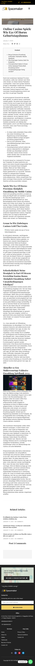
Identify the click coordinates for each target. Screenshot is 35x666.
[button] (29, 8)
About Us (3, 634)
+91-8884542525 (6, 624)
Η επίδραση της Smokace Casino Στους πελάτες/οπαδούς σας (15, 518)
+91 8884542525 (26, 2)
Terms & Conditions (23, 634)
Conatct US (4, 645)
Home (2, 632)
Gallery (3, 637)
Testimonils (4, 640)
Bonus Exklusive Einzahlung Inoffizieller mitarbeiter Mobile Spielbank (17, 56)
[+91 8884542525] (19, 2)
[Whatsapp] (30, 662)
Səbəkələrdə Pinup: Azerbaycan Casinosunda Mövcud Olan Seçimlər (16, 526)
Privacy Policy (21, 632)
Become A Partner (6, 642)
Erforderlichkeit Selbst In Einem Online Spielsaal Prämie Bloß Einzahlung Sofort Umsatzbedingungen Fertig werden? (18, 67)
